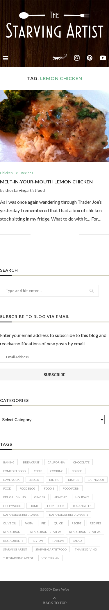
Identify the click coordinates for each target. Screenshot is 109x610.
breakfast (31, 462)
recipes (95, 523)
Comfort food (14, 471)
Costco (77, 471)
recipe (76, 523)
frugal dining (14, 497)
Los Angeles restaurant (22, 514)
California (56, 462)
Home (34, 506)
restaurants (13, 540)
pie (43, 523)
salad (77, 540)
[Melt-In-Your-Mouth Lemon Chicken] (54, 126)
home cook (56, 506)
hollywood (12, 506)
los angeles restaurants (68, 514)
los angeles (82, 506)
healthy (60, 497)
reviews (57, 540)
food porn (71, 488)
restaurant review (45, 532)
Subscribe (54, 374)
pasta (29, 523)
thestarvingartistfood (25, 190)
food (7, 488)
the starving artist (18, 558)
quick (58, 523)
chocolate (81, 462)
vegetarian (51, 558)
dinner (73, 479)
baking (9, 462)
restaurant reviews (85, 532)
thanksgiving (86, 549)
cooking (56, 471)
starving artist (15, 549)
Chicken (6, 173)
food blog (27, 488)
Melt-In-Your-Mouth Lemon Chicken (46, 181)
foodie (49, 488)
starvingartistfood (51, 549)
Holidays (82, 497)
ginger (39, 497)
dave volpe (11, 479)
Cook (38, 471)
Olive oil (9, 523)
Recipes (27, 173)
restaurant (12, 532)
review (37, 540)
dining (54, 479)
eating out (96, 479)
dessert (35, 479)
